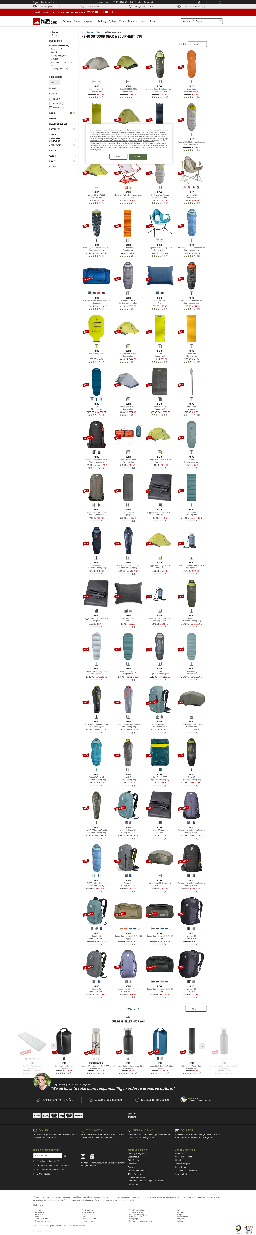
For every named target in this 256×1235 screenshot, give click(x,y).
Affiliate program (182, 1163)
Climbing (101, 21)
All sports (132, 21)
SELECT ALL (138, 157)
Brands (143, 21)
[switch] (249, 1232)
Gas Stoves (39, 1214)
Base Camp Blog (48, 2)
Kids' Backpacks (135, 1216)
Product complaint (136, 1170)
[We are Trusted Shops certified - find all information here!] (183, 1099)
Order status (133, 1156)
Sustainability (181, 1174)
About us (179, 1153)
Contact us (132, 1163)
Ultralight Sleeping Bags (138, 1214)
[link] (62, 31)
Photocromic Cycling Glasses (140, 1221)
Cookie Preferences (136, 1177)
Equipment (88, 21)
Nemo (99, 32)
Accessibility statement (186, 1170)
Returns (131, 1167)
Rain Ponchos (87, 1214)
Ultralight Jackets (89, 1219)
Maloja (179, 1214)
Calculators (39, 1210)
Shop (35, 2)
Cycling (112, 21)
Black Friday (39, 1212)
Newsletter (180, 1160)
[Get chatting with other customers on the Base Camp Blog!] (94, 1157)
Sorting (182, 44)
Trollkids (180, 1221)
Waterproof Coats (89, 1212)
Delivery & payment (137, 1153)
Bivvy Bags (133, 1219)
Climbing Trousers (42, 1219)
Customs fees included (95, 6)
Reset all (52, 88)
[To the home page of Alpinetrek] (46, 21)
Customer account (183, 1156)
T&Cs (130, 1174)
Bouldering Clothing (42, 1221)
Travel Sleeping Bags (137, 1210)
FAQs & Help (133, 1160)
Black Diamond (182, 1216)
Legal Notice (180, 1167)
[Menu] (253, 1226)
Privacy (137, 1174)
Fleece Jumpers (88, 1221)
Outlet (153, 21)
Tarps (37, 1216)
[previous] (86, 293)
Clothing (66, 21)
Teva (178, 1210)
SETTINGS (118, 157)
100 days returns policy (143, 6)
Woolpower (181, 1219)
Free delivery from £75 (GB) (49, 6)
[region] (129, 144)
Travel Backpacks (136, 1212)
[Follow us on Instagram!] (85, 1157)
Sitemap (40, 1225)
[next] (107, 293)
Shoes (77, 21)
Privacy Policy (96, 149)
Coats (84, 1216)
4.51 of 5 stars (193, 6)
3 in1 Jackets (87, 1210)
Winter (122, 21)
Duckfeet (180, 1212)
